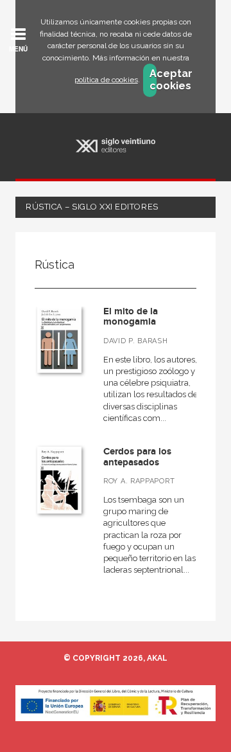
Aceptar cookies (153, 79)
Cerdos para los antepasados (137, 457)
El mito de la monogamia (130, 316)
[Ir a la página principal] (116, 145)
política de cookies (106, 79)
